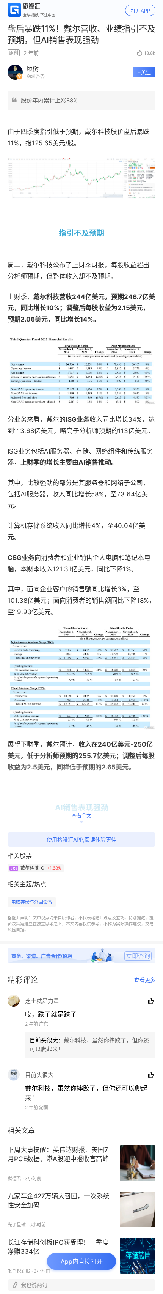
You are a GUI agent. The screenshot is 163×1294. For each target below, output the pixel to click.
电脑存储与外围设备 (31, 902)
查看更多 (144, 980)
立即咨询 (138, 956)
